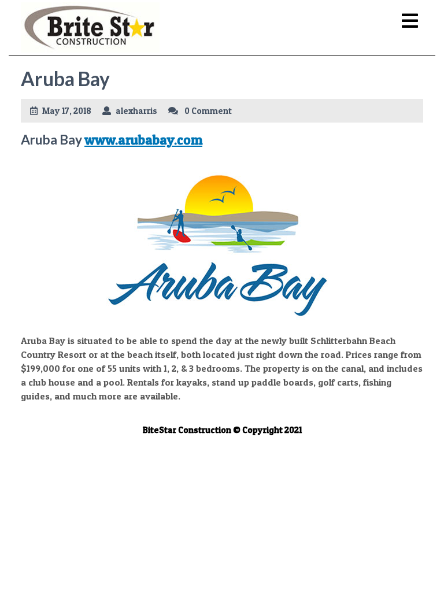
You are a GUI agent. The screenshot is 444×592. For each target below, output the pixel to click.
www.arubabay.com (143, 140)
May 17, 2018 (66, 110)
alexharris (136, 110)
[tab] (410, 21)
